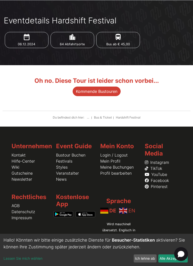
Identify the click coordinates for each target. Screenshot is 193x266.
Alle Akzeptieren (173, 258)
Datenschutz (23, 211)
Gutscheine (22, 173)
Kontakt (19, 155)
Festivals (64, 161)
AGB (16, 205)
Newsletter (22, 179)
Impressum (22, 217)
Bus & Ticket (103, 117)
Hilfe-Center (23, 161)
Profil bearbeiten (116, 173)
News (61, 179)
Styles (62, 167)
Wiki (15, 167)
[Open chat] (181, 254)
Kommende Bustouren (96, 91)
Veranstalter (67, 173)
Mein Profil (110, 161)
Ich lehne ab (145, 258)
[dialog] (96, 250)
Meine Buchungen (117, 167)
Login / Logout (114, 155)
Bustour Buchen (70, 155)
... (88, 117)
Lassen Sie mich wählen (23, 258)
